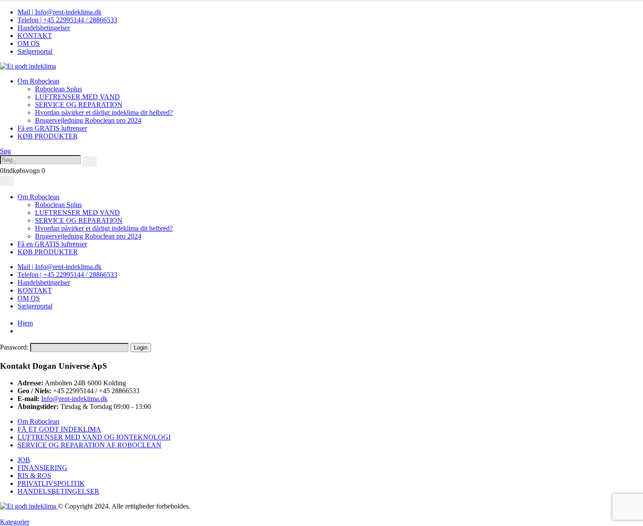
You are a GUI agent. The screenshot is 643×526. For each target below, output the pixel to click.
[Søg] (90, 161)
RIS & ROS (34, 475)
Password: (15, 347)
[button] (5, 151)
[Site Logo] (28, 66)
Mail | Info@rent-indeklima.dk (59, 12)
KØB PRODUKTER (47, 136)
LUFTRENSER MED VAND (77, 96)
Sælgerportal (34, 51)
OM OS (28, 43)
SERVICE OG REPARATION (78, 104)
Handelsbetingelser (43, 27)
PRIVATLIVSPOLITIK (51, 483)
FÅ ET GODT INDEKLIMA (59, 429)
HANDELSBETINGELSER (58, 491)
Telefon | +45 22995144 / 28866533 (67, 20)
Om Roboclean (38, 81)
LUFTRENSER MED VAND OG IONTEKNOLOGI (94, 437)
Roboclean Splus (58, 89)
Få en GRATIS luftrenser (52, 128)
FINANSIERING (42, 467)
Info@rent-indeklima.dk (74, 398)
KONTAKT (34, 35)
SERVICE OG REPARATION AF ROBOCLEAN (89, 445)
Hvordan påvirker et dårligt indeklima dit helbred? (104, 112)
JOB (23, 460)
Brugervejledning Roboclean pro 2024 (88, 120)
